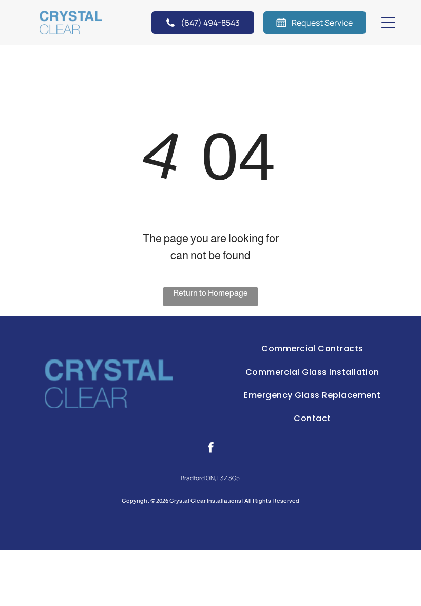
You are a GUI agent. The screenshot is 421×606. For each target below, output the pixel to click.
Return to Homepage (210, 293)
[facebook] (211, 449)
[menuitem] (313, 348)
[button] (388, 22)
